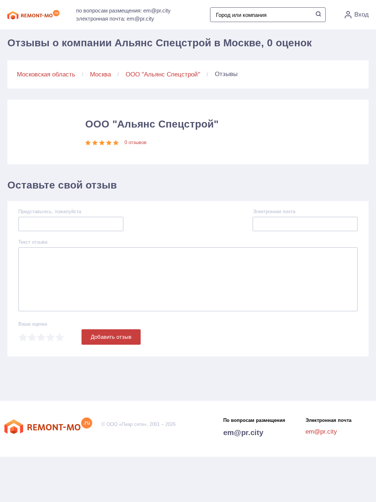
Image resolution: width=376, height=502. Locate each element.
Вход (361, 14)
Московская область (46, 74)
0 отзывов (135, 142)
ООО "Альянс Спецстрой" (163, 74)
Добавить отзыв (111, 337)
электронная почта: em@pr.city (115, 18)
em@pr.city (243, 433)
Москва (100, 74)
